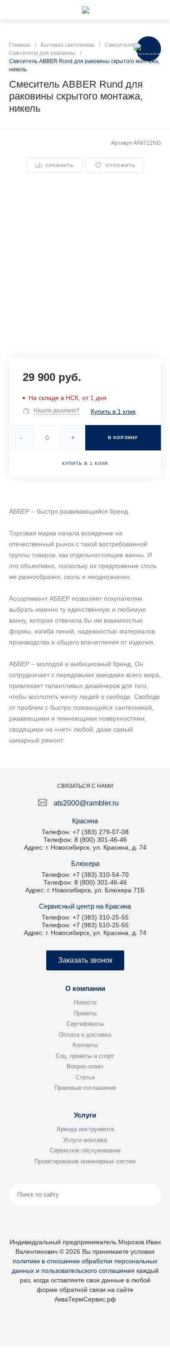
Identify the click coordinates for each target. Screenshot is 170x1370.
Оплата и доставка (85, 1034)
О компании (85, 988)
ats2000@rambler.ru (86, 803)
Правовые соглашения (85, 1087)
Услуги (85, 1115)
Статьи (85, 1077)
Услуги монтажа (85, 1140)
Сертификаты (85, 1023)
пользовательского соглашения (88, 1270)
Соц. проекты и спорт (85, 1056)
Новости (85, 1002)
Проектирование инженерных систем (85, 1161)
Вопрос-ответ (85, 1066)
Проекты (85, 1013)
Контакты (85, 1045)
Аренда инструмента (85, 1129)
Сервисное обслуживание (85, 1150)
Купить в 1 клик (113, 411)
